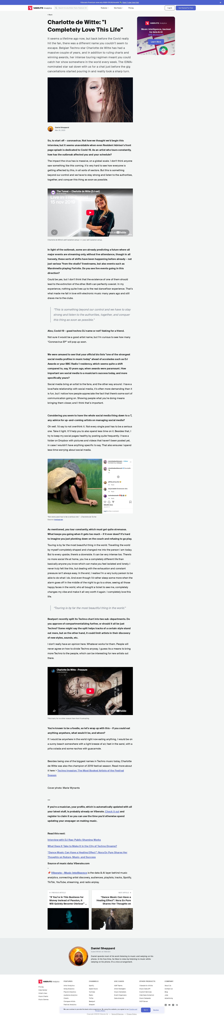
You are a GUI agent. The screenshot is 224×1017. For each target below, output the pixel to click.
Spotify (91, 986)
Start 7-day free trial (130, 2)
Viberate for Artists (146, 986)
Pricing (131, 8)
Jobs (166, 995)
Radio (91, 995)
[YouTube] (169, 1004)
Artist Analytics (69, 986)
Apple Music (93, 989)
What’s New (42, 993)
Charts (66, 998)
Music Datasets (145, 998)
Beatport (92, 1001)
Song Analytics (69, 989)
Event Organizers (120, 995)
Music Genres (43, 1000)
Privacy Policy (132, 1014)
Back (50, 15)
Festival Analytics (70, 1005)
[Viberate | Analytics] (48, 983)
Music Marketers (120, 992)
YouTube (92, 992)
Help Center (42, 990)
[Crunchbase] (173, 1004)
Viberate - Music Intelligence (69, 872)
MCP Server (143, 1001)
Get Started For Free (186, 8)
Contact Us (169, 989)
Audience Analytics (70, 995)
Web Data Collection (146, 995)
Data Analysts (119, 998)
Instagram (58, 520)
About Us (168, 986)
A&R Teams (118, 986)
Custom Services (145, 992)
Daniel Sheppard (62, 127)
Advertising (169, 998)
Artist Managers (120, 989)
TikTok (91, 998)
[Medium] (177, 1004)
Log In (170, 8)
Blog (166, 992)
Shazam (92, 1005)
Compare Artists (69, 1001)
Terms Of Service (118, 1014)
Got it (146, 1010)
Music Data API (144, 989)
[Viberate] (35, 8)
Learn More (156, 42)
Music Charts (43, 996)
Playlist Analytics (70, 992)
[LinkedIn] (166, 1004)
